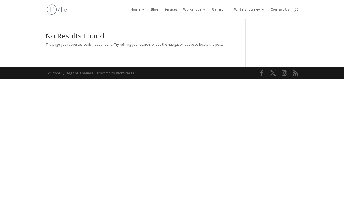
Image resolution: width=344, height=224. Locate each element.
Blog (154, 9)
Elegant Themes (79, 73)
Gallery (217, 9)
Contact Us (280, 9)
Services (170, 9)
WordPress (125, 73)
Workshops (192, 9)
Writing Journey (247, 9)
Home (135, 9)
